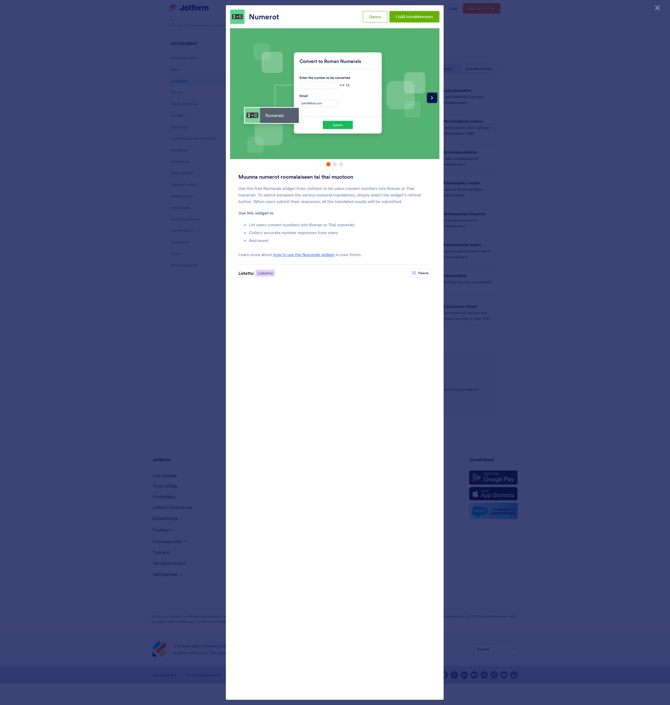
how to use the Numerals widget (303, 254)
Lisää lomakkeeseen (414, 16)
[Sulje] (657, 8)
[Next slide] (432, 98)
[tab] (328, 164)
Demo (375, 16)
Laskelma (265, 273)
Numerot (264, 17)
